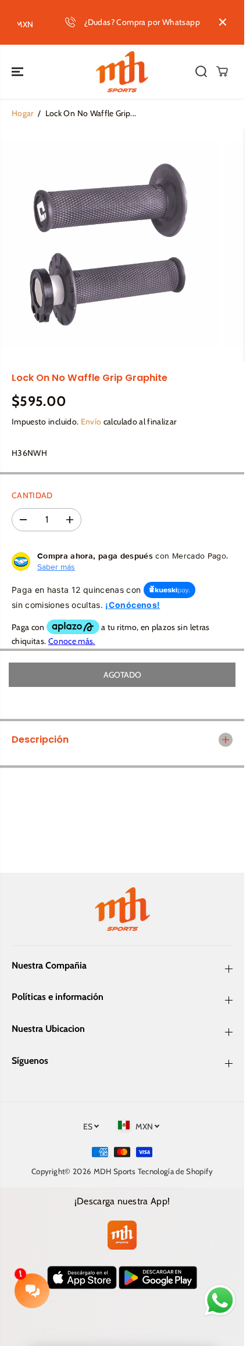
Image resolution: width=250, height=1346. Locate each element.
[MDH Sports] (122, 72)
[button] (19, 72)
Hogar (23, 113)
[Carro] (222, 71)
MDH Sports (115, 1171)
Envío (91, 421)
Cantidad (32, 495)
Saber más (56, 567)
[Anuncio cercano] (223, 22)
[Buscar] (201, 71)
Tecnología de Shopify (175, 1171)
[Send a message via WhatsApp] (220, 1300)
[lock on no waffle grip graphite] (109, 245)
